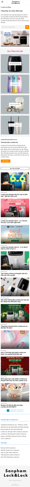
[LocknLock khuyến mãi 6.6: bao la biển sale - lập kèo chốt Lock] (15, 181)
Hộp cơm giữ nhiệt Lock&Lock (9, 452)
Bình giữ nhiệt (3, 350)
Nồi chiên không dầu (5, 297)
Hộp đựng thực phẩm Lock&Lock (10, 454)
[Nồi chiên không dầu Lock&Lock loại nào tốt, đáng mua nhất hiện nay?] (15, 287)
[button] (5, 161)
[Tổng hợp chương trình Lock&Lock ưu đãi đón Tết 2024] (15, 313)
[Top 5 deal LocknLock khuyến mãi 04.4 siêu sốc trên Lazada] (15, 260)
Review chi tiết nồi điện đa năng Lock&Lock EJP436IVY (12, 406)
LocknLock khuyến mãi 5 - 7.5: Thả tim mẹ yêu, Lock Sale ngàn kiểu (14, 221)
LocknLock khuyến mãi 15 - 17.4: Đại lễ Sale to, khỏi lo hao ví (14, 248)
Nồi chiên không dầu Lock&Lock (10, 457)
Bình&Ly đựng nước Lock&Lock (10, 450)
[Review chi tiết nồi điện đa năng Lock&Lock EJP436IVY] (15, 392)
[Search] (27, 27)
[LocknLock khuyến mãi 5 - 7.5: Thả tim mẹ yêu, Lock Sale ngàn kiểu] (15, 208)
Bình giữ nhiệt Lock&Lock (8, 448)
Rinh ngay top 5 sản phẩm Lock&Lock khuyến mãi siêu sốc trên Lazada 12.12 (14, 379)
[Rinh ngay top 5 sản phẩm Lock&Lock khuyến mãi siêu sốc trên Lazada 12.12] (15, 366)
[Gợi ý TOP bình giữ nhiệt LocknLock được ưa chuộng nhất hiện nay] (15, 339)
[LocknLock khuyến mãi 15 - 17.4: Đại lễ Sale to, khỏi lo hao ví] (15, 234)
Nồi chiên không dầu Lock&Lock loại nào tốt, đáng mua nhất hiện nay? (15, 300)
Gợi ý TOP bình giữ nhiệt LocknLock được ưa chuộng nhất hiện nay (13, 353)
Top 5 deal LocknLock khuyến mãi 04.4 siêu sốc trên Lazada (14, 274)
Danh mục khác (4, 192)
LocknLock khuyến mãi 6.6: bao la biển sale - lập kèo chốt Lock (14, 195)
